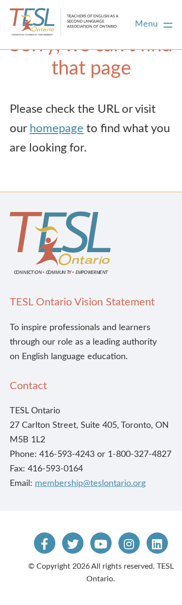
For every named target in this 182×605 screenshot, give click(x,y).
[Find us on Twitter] (72, 543)
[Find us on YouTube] (101, 543)
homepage (56, 129)
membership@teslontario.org (90, 483)
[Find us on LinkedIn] (157, 543)
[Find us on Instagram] (129, 543)
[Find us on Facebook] (44, 543)
